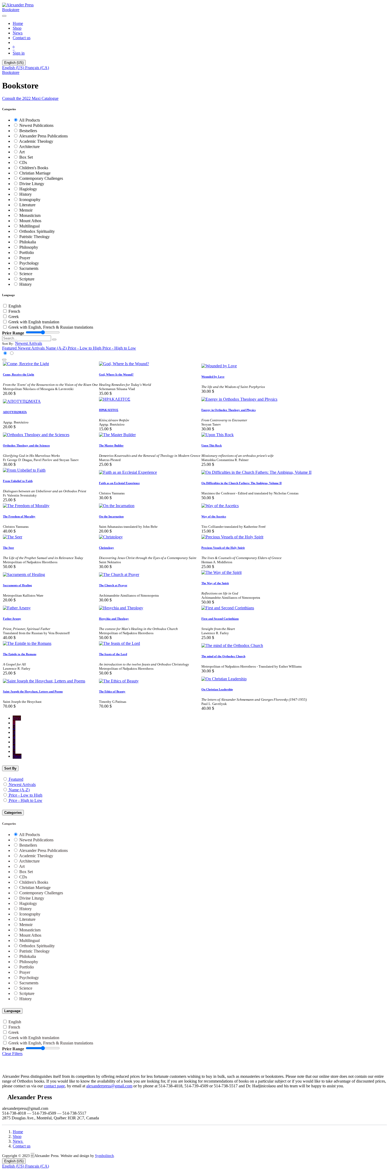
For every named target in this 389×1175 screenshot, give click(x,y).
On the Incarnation (111, 516)
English (14, 306)
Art (22, 152)
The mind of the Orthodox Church (223, 656)
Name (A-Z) (19, 790)
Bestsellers (28, 130)
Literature (27, 205)
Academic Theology (36, 141)
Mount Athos (30, 220)
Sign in (19, 53)
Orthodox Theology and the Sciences (26, 445)
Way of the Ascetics (213, 516)
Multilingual (29, 226)
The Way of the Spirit (215, 583)
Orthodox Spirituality (37, 231)
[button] (28, 343)
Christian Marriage (35, 173)
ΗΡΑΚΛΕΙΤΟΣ (108, 410)
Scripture (26, 279)
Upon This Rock (211, 445)
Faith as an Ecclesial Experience (119, 483)
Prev (17, 718)
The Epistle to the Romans (19, 654)
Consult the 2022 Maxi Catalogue (30, 98)
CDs (23, 162)
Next (17, 756)
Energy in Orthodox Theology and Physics (228, 410)
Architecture (29, 146)
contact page (54, 1086)
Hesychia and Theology (114, 618)
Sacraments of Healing (17, 585)
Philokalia (27, 242)
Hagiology (28, 189)
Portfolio (26, 252)
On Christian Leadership (217, 689)
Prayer (24, 258)
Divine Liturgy (31, 183)
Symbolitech (104, 1156)
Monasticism (29, 215)
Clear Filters (12, 1053)
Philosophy (28, 247)
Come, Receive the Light (18, 374)
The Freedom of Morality (19, 516)
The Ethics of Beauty (112, 691)
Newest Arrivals (22, 784)
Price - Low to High (25, 795)
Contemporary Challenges (41, 178)
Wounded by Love (212, 376)
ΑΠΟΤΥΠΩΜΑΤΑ (15, 412)
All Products (29, 120)
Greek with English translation (33, 322)
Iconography (29, 199)
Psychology (29, 263)
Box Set (26, 157)
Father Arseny (12, 618)
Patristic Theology (34, 236)
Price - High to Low (25, 800)
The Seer (8, 547)
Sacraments (28, 268)
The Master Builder (111, 445)
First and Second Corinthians (220, 618)
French (14, 311)
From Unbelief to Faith (18, 480)
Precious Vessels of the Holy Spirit (223, 547)
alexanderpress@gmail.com (109, 1086)
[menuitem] (18, 23)
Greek (13, 316)
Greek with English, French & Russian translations (50, 327)
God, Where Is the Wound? (116, 374)
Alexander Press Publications (43, 136)
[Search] (54, 339)
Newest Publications (36, 125)
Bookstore (10, 9)
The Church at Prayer (113, 585)
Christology (106, 547)
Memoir (26, 210)
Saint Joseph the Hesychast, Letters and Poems (33, 691)
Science (25, 273)
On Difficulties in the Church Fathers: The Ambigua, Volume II (241, 483)
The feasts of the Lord (113, 654)
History (25, 194)
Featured (16, 779)
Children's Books (33, 168)
